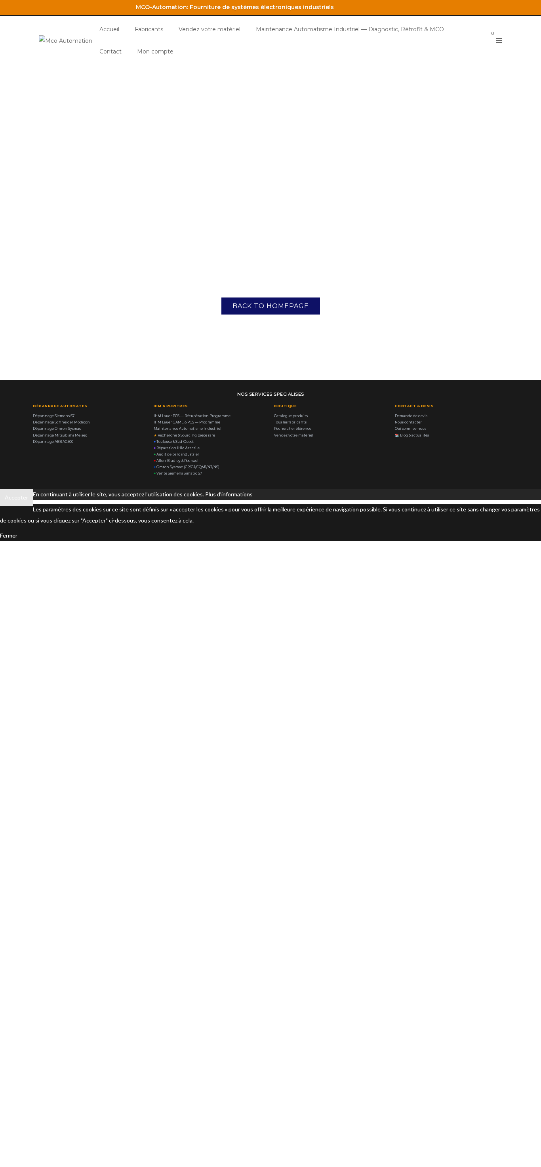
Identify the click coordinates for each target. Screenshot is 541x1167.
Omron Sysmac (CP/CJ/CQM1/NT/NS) (186, 467)
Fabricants (149, 29)
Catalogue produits (291, 416)
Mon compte (155, 51)
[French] (482, 6)
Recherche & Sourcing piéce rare (184, 435)
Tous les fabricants (290, 422)
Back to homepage (270, 306)
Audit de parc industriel (176, 454)
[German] (492, 6)
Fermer (8, 535)
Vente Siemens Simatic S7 (178, 473)
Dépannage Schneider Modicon (61, 422)
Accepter (16, 497)
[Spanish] (503, 6)
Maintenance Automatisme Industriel (187, 429)
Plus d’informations (229, 494)
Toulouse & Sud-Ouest (174, 442)
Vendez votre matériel (209, 29)
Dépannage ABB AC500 (53, 442)
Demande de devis (411, 416)
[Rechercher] (473, 39)
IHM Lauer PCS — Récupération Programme (192, 416)
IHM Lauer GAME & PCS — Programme (187, 422)
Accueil (109, 29)
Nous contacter (408, 422)
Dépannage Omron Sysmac (57, 429)
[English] (472, 6)
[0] (485, 40)
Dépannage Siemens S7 (53, 416)
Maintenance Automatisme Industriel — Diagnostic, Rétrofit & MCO (350, 29)
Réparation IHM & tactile (177, 448)
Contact (110, 51)
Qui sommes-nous (410, 429)
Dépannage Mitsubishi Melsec (60, 435)
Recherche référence (292, 429)
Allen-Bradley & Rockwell (177, 461)
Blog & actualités (412, 435)
